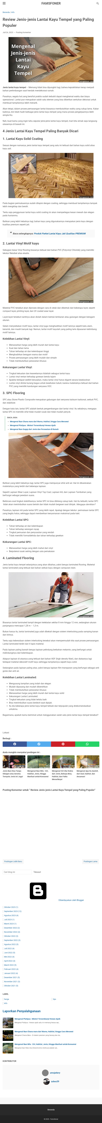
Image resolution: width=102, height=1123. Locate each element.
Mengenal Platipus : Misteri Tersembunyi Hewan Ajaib (33, 425)
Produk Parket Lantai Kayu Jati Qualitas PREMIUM (60, 233)
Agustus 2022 (11, 944)
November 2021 (12, 981)
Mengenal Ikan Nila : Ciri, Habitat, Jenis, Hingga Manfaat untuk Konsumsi (45, 1044)
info (5, 1003)
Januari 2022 (11, 973)
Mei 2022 (9, 957)
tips (54, 999)
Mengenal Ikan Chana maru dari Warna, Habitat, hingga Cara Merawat (39, 421)
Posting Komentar (23, 32)
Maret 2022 (10, 965)
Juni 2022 (9, 953)
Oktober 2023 (11, 907)
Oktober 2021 (11, 986)
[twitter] (39, 744)
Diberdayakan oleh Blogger (71, 900)
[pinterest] (63, 744)
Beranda (51, 1110)
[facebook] (15, 744)
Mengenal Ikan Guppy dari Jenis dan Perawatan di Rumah (34, 429)
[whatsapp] (87, 744)
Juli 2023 (9, 920)
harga (6, 999)
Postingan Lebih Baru (13, 861)
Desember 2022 (12, 928)
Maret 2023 (10, 924)
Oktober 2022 (11, 936)
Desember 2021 (12, 977)
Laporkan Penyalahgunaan (22, 1011)
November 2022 (12, 932)
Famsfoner (51, 3)
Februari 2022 (11, 969)
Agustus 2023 (11, 915)
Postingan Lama (90, 861)
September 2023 (13, 911)
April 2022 (9, 961)
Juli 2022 (9, 948)
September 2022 (12, 940)
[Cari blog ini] (97, 3)
